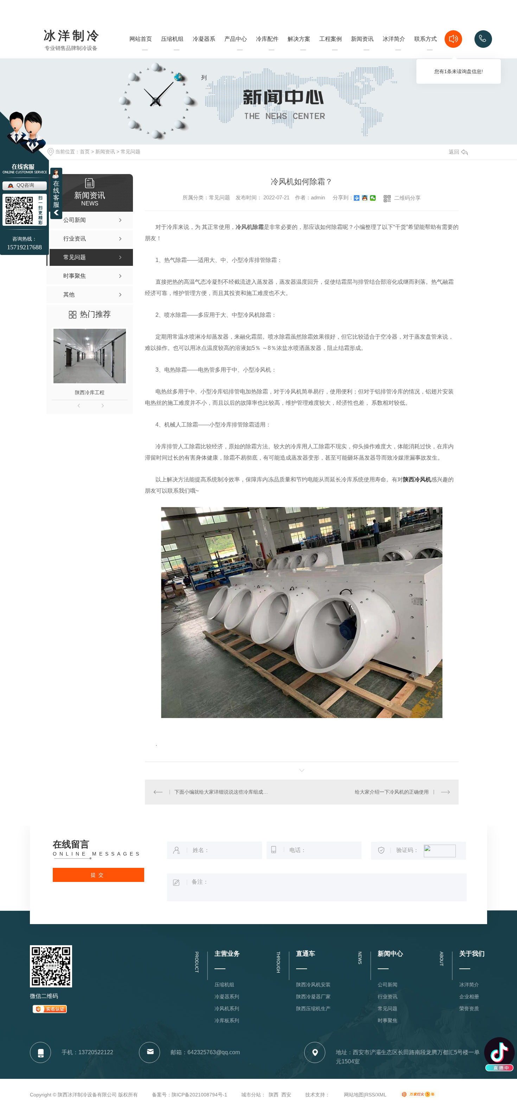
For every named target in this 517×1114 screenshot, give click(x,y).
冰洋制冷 (72, 36)
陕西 (274, 1094)
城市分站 (251, 1094)
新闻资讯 (362, 51)
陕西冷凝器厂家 (313, 996)
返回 (454, 152)
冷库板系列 (227, 1020)
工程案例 (330, 51)
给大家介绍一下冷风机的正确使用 (392, 792)
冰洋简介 (394, 51)
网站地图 (354, 1094)
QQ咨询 (25, 185)
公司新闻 (387, 984)
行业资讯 (387, 996)
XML (381, 1094)
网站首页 (140, 51)
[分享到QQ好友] (365, 198)
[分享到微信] (373, 198)
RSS (370, 1094)
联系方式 (425, 51)
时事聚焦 (387, 1020)
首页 (85, 151)
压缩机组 (172, 51)
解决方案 (299, 51)
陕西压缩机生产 (313, 1008)
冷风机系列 (227, 1008)
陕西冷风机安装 (313, 984)
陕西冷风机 (417, 479)
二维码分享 (407, 198)
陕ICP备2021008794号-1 (199, 1094)
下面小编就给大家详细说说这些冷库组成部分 (223, 792)
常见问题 (130, 151)
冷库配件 (267, 39)
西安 (286, 1094)
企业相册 (469, 996)
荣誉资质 (469, 1008)
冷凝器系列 (204, 71)
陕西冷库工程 (89, 392)
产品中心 (235, 51)
